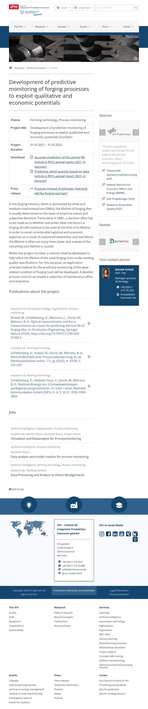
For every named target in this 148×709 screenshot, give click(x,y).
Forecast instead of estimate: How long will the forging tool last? (60, 191)
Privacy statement (119, 594)
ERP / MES (104, 634)
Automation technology (112, 621)
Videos (57, 693)
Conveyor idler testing (111, 656)
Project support (107, 652)
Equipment (15, 621)
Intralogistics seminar (20, 698)
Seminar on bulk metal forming (25, 693)
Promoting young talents (112, 685)
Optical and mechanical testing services (115, 666)
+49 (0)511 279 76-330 (127, 288)
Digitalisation (106, 625)
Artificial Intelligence (110, 617)
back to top (17, 489)
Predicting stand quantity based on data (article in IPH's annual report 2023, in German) (61, 176)
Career (127, 26)
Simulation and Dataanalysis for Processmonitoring (46, 439)
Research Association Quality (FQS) (119, 207)
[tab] (51, 323)
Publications (60, 621)
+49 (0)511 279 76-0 (72, 561)
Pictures (58, 689)
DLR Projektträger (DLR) (121, 199)
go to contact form (72, 573)
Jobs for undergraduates (112, 693)
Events (84, 26)
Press (105, 26)
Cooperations (16, 625)
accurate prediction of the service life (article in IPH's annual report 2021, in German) (60, 162)
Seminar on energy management (26, 689)
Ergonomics (105, 630)
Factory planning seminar (22, 685)
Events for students (19, 702)
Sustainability (16, 630)
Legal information (119, 590)
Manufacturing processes (112, 643)
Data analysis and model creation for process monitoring (50, 457)
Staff (11, 617)
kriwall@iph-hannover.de (128, 296)
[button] (28, 505)
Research (40, 26)
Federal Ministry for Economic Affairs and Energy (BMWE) (119, 189)
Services (62, 26)
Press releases (61, 680)
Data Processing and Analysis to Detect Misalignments (48, 475)
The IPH (18, 26)
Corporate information (66, 685)
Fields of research (63, 612)
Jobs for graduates (109, 689)
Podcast (58, 698)
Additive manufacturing (112, 660)
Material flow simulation (112, 647)
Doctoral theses (62, 625)
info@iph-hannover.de (74, 569)
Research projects (63, 617)
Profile (12, 612)
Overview (104, 612)
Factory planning (108, 639)
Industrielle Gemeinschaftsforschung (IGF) (121, 174)
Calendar (14, 680)
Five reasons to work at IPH (114, 680)
